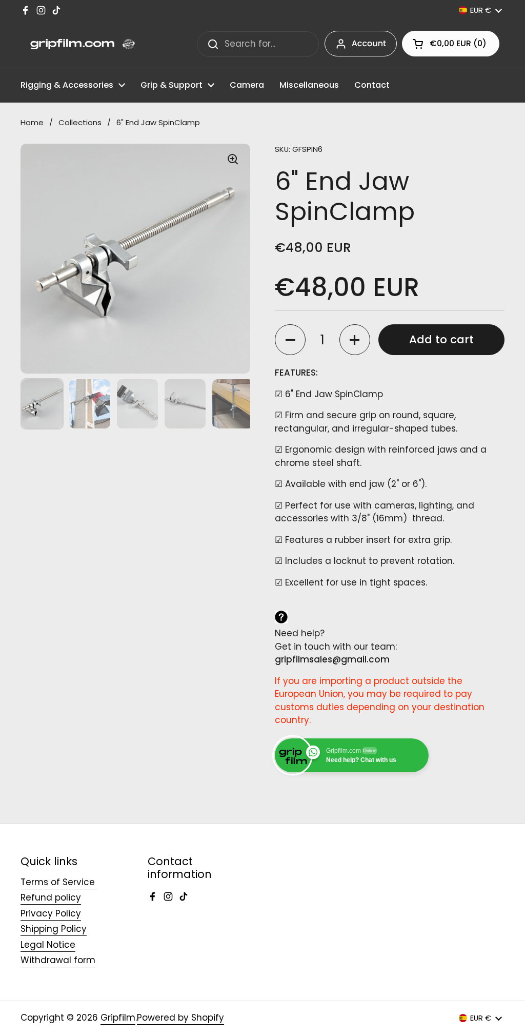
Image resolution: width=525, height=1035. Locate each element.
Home (32, 122)
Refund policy (51, 897)
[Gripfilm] (78, 44)
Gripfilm (117, 1017)
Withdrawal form (58, 960)
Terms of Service (58, 882)
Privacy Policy (51, 913)
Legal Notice (48, 945)
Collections (80, 122)
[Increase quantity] (354, 339)
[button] (450, 43)
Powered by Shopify (180, 1017)
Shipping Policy (54, 929)
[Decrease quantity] (290, 339)
